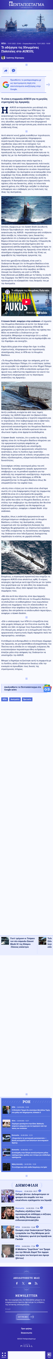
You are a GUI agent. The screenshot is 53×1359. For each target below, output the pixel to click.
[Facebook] (17, 1283)
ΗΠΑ (3, 43)
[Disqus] (26, 990)
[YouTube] (29, 1283)
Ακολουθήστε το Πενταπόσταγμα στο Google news (22, 688)
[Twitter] (23, 1283)
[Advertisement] (26, 821)
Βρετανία (27, 699)
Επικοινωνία (26, 1333)
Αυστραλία (15, 699)
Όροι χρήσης (26, 1328)
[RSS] (36, 1283)
